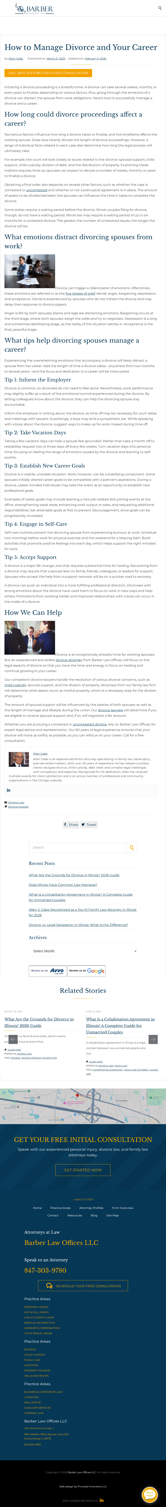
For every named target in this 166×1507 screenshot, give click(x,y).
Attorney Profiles (91, 1208)
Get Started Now (83, 1170)
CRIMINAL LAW (34, 1413)
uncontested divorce (90, 724)
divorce (15, 1058)
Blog (94, 1215)
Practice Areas (60, 1208)
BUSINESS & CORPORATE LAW (43, 1391)
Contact (53, 1215)
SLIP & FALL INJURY (36, 1312)
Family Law (120, 1065)
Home (37, 1208)
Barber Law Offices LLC (82, 1472)
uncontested (36, 190)
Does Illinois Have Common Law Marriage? (63, 885)
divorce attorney (69, 660)
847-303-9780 (32, 1444)
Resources (74, 1215)
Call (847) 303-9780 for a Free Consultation (48, 73)
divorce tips (49, 1058)
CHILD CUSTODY (34, 1354)
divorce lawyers (110, 710)
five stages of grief (80, 293)
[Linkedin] (8, 790)
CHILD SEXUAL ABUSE (38, 1333)
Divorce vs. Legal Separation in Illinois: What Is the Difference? (78, 925)
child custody (15, 685)
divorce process (18, 806)
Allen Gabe (16, 58)
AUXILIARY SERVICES (37, 1407)
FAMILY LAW (32, 1360)
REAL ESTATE (32, 1402)
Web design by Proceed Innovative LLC (83, 1486)
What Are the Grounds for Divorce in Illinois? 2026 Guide (74, 875)
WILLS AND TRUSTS (36, 1375)
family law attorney (136, 1069)
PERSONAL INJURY (36, 1306)
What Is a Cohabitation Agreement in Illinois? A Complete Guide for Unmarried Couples (120, 1025)
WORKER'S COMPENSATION (42, 1328)
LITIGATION (31, 1397)
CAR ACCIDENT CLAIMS (39, 1317)
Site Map (112, 1215)
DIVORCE (30, 1349)
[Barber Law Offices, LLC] (86, 8)
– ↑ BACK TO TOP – (83, 1199)
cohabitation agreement (108, 1069)
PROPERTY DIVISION (37, 1370)
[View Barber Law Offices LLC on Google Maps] (83, 1106)
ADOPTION (31, 1365)
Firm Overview (122, 1208)
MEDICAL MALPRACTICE (39, 1322)
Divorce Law (16, 802)
